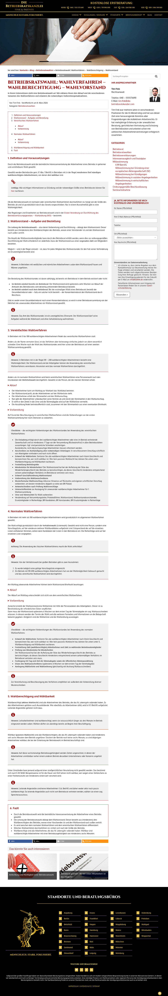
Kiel (91, 941)
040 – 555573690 (128, 97)
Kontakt (158, 15)
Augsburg (68, 913)
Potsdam (145, 918)
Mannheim (120, 936)
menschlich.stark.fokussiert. (24, 15)
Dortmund (68, 947)
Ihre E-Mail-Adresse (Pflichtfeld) (127, 217)
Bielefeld (68, 924)
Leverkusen (121, 913)
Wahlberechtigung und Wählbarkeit (29, 147)
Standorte (115, 15)
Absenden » (122, 294)
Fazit (16, 150)
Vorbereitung (23, 129)
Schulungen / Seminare (94, 15)
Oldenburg (146, 913)
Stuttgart (145, 924)
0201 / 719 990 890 (103, 8)
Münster (119, 947)
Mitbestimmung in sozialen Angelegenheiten (136, 177)
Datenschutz (85, 986)
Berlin (66, 918)
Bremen (67, 941)
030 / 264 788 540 (128, 8)
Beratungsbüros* (134, 15)
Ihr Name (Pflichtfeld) (123, 208)
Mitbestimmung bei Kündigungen (131, 174)
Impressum (73, 986)
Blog (150, 15)
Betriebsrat (118, 149)
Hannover (94, 936)
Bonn (66, 930)
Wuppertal (146, 936)
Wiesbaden (146, 930)
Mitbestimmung (120, 161)
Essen (92, 913)
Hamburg (94, 930)
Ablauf (20, 126)
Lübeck (119, 918)
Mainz (118, 930)
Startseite (24, 70)
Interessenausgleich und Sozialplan (129, 158)
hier (12, 191)
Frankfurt (94, 918)
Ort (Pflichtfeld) (120, 234)
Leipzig (93, 953)
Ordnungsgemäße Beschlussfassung (130, 186)
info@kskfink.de (136, 279)
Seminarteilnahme (121, 190)
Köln (92, 947)
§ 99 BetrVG (121, 164)
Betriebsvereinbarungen (124, 155)
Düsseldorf (68, 953)
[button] (20, 75)
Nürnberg (120, 953)
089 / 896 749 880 (155, 8)
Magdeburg (121, 924)
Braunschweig (70, 936)
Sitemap (96, 986)
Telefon (117, 225)
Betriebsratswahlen (44, 70)
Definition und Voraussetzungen (27, 115)
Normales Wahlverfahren (24, 134)
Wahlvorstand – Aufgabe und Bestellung (31, 118)
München (120, 941)
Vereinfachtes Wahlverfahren (26, 121)
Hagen (93, 924)
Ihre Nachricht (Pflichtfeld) (125, 242)
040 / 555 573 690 (77, 8)
